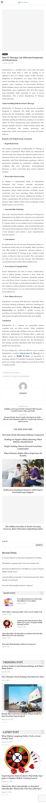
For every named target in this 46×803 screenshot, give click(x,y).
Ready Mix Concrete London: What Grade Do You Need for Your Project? (22, 715)
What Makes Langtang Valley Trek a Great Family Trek (20, 563)
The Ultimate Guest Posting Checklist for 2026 (23, 677)
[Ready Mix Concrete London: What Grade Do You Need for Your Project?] (23, 698)
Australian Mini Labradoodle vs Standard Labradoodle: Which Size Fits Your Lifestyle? (22, 634)
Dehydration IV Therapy (11, 373)
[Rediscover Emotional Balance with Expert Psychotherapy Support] (23, 473)
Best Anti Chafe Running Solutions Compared (23, 435)
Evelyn (23, 393)
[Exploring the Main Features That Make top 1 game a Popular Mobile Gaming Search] (8, 624)
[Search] (44, 2)
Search (4, 541)
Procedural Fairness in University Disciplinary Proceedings (22, 558)
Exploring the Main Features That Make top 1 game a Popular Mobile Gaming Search (29, 622)
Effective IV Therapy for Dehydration (16, 376)
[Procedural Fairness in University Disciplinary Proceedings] (8, 602)
